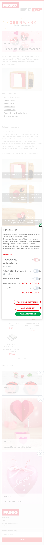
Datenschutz (8, 254)
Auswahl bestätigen (27, 302)
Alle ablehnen (28, 308)
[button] (31, 283)
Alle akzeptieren (28, 314)
